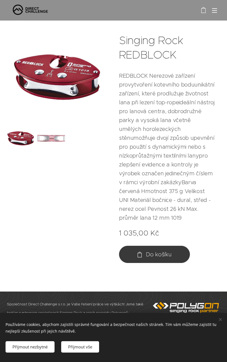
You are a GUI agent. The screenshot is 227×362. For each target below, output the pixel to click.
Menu (214, 10)
